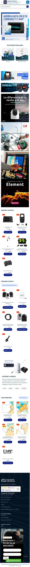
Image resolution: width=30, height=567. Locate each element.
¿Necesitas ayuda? (15, 560)
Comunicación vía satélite (7, 494)
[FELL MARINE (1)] (15, 136)
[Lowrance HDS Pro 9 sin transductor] (8, 219)
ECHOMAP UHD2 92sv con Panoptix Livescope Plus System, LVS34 (22, 250)
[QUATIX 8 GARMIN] (15, 87)
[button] (2, 26)
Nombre (4, 547)
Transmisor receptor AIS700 (8, 270)
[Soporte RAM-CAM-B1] (8, 339)
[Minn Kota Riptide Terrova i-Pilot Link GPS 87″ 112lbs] (8, 241)
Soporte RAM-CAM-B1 (8, 346)
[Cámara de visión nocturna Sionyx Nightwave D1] (8, 295)
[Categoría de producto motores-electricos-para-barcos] (22, 55)
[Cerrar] (22, 527)
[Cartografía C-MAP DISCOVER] (8, 451)
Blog (2, 526)
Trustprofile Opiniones (23, 564)
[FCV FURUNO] (15, 75)
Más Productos (23, 397)
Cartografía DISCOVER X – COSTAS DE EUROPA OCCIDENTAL (8, 415)
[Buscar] (27, 6)
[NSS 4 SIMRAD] (15, 164)
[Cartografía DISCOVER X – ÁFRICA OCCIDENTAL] (22, 429)
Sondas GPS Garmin (5, 499)
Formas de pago (5, 517)
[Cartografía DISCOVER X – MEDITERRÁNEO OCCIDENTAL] (8, 429)
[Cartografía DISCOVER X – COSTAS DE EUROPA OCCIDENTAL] (8, 407)
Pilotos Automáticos (5, 507)
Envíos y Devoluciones (6, 520)
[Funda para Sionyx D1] (22, 295)
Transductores (4, 502)
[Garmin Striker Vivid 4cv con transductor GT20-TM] (22, 219)
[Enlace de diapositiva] (15, 26)
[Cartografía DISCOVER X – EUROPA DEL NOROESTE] (22, 407)
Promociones (4, 515)
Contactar (3, 528)
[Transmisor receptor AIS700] (8, 263)
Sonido (2, 504)
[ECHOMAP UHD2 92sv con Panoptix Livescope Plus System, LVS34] (22, 241)
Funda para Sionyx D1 (22, 302)
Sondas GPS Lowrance (6, 497)
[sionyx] (15, 107)
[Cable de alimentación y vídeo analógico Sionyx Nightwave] (8, 317)
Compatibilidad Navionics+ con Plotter (10, 509)
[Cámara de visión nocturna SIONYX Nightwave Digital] (22, 317)
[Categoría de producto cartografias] (8, 55)
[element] (15, 193)
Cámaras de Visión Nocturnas (8, 285)
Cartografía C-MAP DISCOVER (7, 458)
